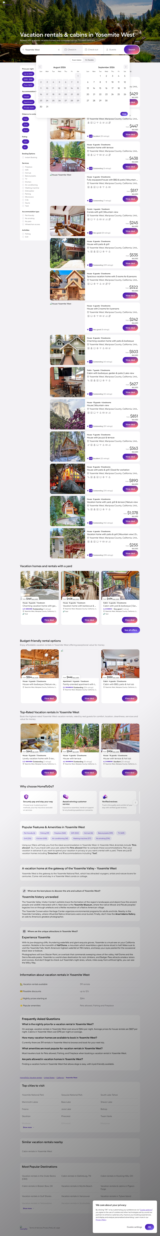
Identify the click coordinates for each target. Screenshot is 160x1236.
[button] (73, 49)
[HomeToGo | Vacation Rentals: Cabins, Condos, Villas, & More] (6, 3)
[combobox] (41, 49)
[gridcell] (78, 76)
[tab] (76, 60)
